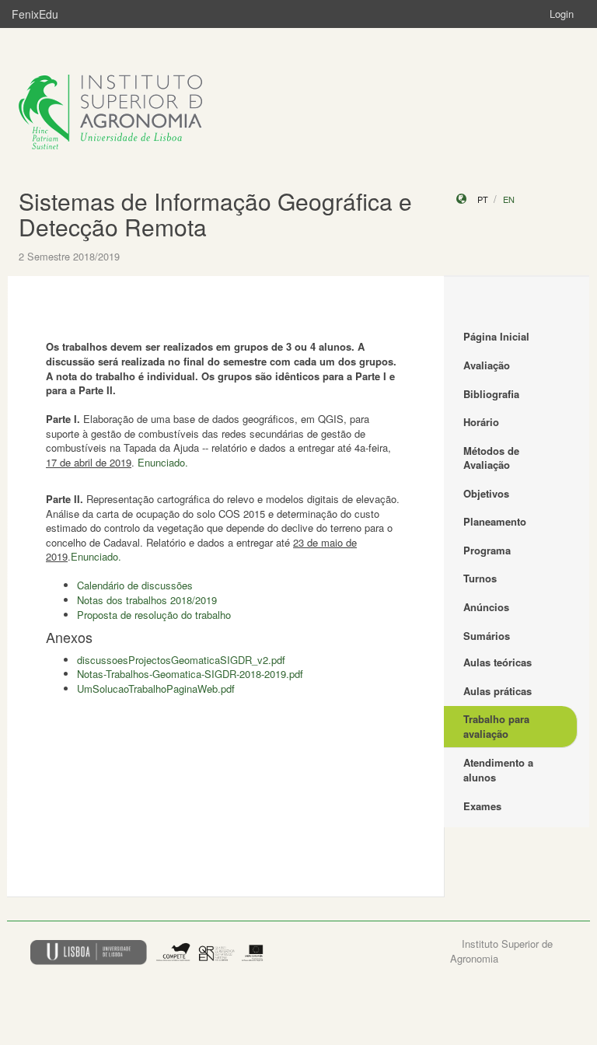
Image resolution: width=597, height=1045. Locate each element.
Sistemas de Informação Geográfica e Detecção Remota (215, 213)
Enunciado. (163, 462)
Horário (481, 421)
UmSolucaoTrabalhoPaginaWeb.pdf (156, 688)
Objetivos (486, 493)
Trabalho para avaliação (496, 726)
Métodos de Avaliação (491, 458)
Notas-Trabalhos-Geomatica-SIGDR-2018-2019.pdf (190, 673)
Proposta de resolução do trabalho (154, 614)
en (509, 199)
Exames (482, 806)
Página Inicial (496, 336)
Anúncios (486, 606)
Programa (487, 550)
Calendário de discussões (135, 585)
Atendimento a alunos (498, 770)
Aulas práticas (497, 690)
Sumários (486, 635)
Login (562, 13)
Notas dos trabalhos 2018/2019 (147, 599)
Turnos (480, 578)
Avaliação (486, 365)
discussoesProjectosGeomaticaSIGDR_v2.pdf (181, 659)
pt (482, 199)
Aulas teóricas (497, 662)
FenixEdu (35, 14)
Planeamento (494, 521)
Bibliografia (491, 393)
